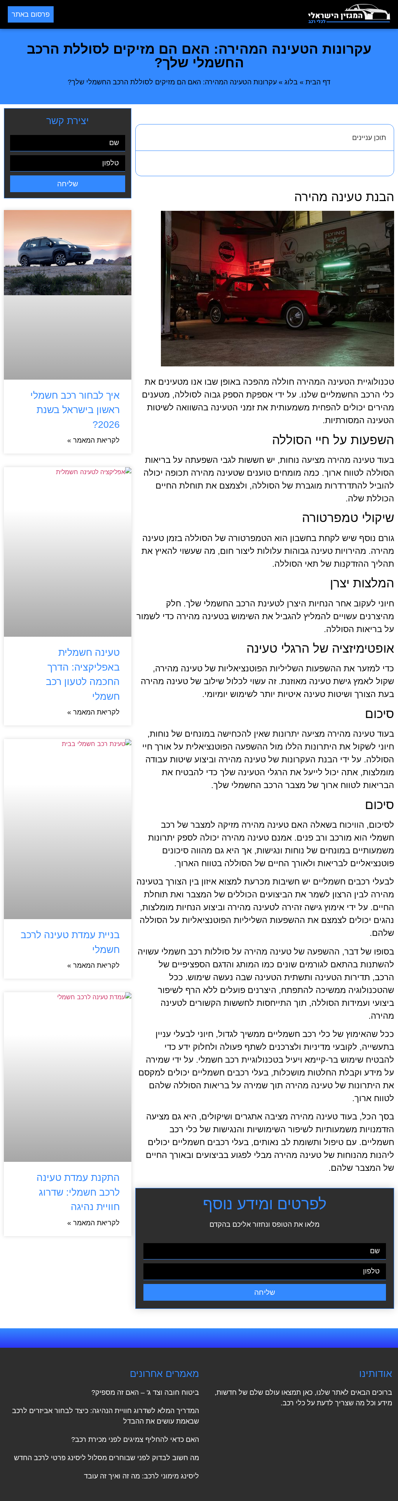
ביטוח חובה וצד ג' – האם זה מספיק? (145, 1392)
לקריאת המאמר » (93, 440)
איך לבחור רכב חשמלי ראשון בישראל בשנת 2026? (75, 410)
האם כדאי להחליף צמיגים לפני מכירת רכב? (135, 1439)
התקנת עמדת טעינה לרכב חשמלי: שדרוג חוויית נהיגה (78, 1192)
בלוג (291, 82)
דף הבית (317, 82)
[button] (181, 14)
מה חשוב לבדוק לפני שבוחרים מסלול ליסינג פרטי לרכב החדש (106, 1458)
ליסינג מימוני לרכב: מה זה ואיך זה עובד (141, 1476)
